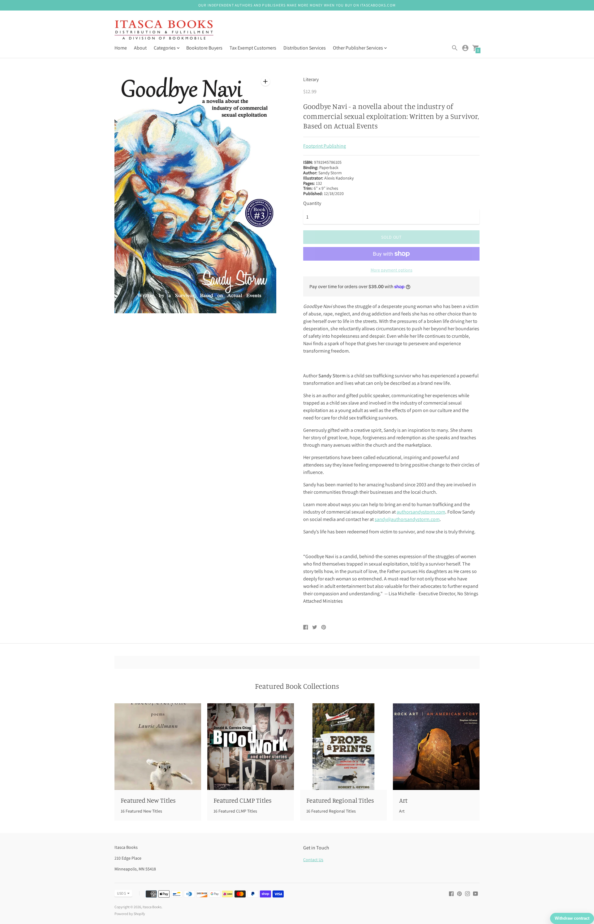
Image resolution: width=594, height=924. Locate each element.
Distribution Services (304, 48)
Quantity (312, 203)
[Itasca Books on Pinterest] (459, 893)
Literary (311, 79)
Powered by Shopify (129, 913)
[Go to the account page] (465, 48)
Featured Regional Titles (340, 800)
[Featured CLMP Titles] (250, 746)
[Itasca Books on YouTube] (475, 893)
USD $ (121, 893)
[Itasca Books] (163, 30)
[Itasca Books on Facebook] (451, 893)
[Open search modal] (454, 48)
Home (120, 48)
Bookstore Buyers (204, 48)
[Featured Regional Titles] (343, 746)
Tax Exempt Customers (253, 48)
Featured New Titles (148, 800)
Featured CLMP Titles (242, 800)
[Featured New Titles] (157, 746)
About (140, 48)
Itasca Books (152, 906)
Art (403, 800)
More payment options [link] (391, 270)
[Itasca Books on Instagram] (467, 893)
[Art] (436, 746)
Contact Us (313, 859)
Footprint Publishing (324, 146)
